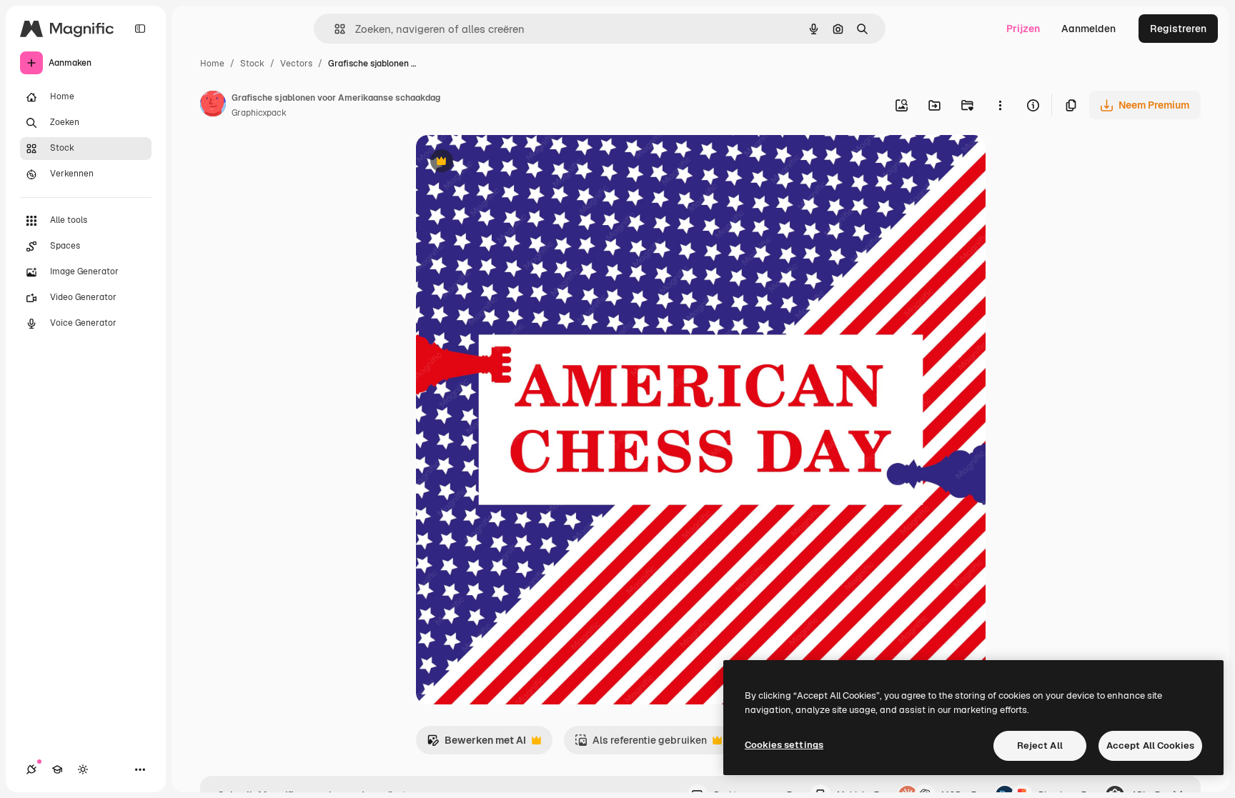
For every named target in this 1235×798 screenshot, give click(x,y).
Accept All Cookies (1150, 745)
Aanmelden (1088, 28)
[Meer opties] (1000, 105)
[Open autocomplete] (334, 29)
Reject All (1040, 745)
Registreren (1178, 28)
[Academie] (57, 769)
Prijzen (1023, 28)
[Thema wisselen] (82, 769)
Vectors (296, 63)
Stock (252, 63)
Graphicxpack (259, 113)
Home (212, 63)
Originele (509, 162)
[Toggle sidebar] (140, 28)
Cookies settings (784, 745)
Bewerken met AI (476, 744)
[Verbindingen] (31, 769)
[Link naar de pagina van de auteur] (213, 106)
